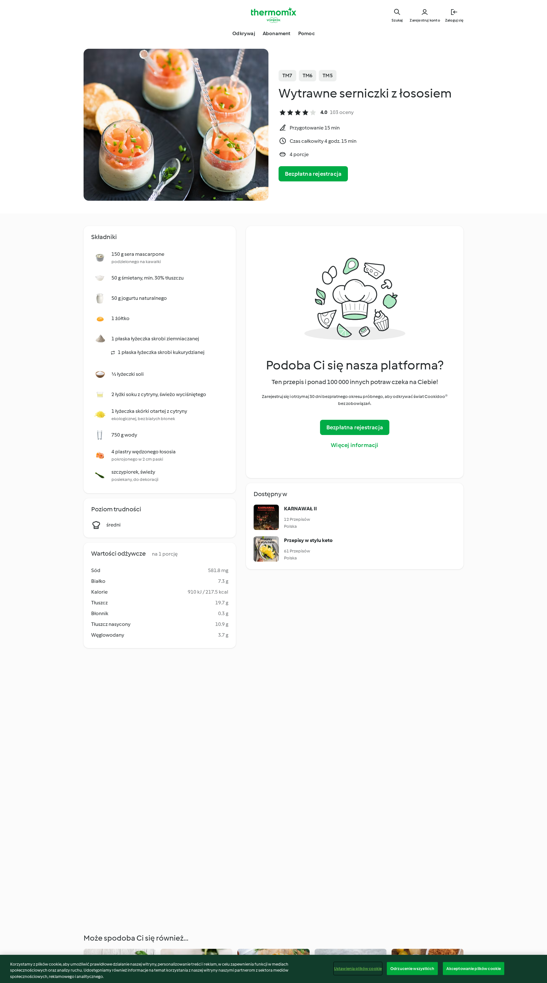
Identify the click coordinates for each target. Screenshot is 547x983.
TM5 (328, 75)
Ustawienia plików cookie (358, 968)
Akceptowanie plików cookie (473, 968)
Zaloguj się (454, 20)
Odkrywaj (243, 33)
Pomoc (306, 33)
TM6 (308, 75)
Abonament (277, 33)
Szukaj (397, 20)
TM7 (287, 75)
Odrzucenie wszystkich (412, 968)
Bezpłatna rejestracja (313, 173)
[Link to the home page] (273, 15)
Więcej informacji (354, 445)
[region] (273, 969)
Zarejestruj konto (425, 20)
